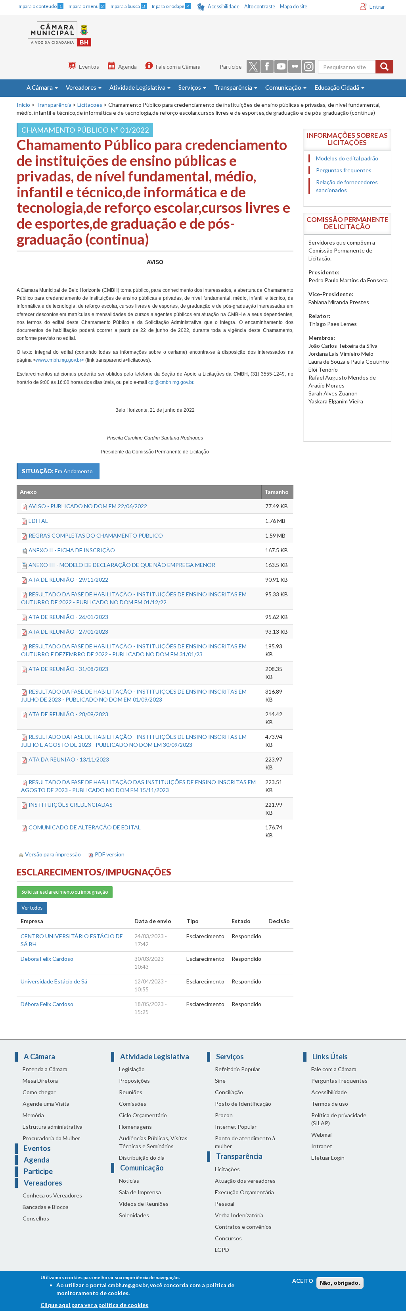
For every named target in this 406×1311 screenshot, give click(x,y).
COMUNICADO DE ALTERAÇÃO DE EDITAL (85, 827)
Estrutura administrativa (52, 1126)
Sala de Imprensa (140, 1192)
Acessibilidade (223, 7)
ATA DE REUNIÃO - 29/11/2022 (68, 579)
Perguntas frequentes (344, 170)
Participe (230, 66)
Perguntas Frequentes (339, 1080)
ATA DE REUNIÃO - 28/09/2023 (68, 714)
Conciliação (229, 1092)
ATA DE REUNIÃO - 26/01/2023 (68, 616)
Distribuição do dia (142, 1157)
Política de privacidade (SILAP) (338, 1119)
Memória (33, 1115)
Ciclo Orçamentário (143, 1115)
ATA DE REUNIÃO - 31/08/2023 (68, 668)
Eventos (89, 66)
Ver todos (31, 908)
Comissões (132, 1103)
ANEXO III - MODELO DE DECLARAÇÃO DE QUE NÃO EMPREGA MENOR (122, 564)
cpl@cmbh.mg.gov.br (170, 382)
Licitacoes (89, 104)
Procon (224, 1115)
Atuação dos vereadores (245, 1180)
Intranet (321, 1146)
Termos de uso (329, 1103)
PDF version (109, 854)
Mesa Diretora (40, 1080)
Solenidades (134, 1215)
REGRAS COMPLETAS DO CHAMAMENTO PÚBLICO (96, 535)
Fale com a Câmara (178, 66)
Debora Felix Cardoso (47, 958)
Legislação (132, 1069)
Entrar (377, 6)
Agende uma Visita (46, 1103)
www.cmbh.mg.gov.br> (60, 360)
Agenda (127, 66)
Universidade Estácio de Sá (54, 981)
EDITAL (38, 520)
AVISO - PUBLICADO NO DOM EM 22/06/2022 (88, 506)
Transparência (233, 87)
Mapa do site (293, 7)
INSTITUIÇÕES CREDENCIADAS (71, 804)
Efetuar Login (328, 1157)
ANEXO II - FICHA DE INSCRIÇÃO (72, 550)
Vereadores (82, 87)
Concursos (228, 1238)
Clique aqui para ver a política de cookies (94, 1304)
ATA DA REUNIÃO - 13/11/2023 (69, 759)
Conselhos (36, 1218)
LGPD (222, 1249)
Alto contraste (259, 7)
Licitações (227, 1169)
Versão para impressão (53, 854)
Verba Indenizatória (239, 1215)
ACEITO (302, 1280)
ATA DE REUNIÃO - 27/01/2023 (68, 631)
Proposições (134, 1080)
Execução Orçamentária (244, 1192)
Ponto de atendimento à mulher (245, 1142)
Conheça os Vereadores (52, 1195)
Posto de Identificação (243, 1103)
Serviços (190, 87)
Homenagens (135, 1126)
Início (23, 104)
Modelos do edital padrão (347, 158)
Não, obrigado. (340, 1283)
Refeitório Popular (237, 1069)
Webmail (322, 1134)
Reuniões (130, 1092)
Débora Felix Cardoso (47, 1004)
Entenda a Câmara (45, 1069)
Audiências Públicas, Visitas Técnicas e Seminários (153, 1142)
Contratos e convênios (243, 1226)
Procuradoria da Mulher (51, 1138)
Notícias (129, 1180)
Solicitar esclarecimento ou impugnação (64, 892)
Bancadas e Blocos (46, 1206)
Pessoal (224, 1203)
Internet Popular (236, 1126)
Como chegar (39, 1092)
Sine (220, 1080)
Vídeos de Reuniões (144, 1203)
